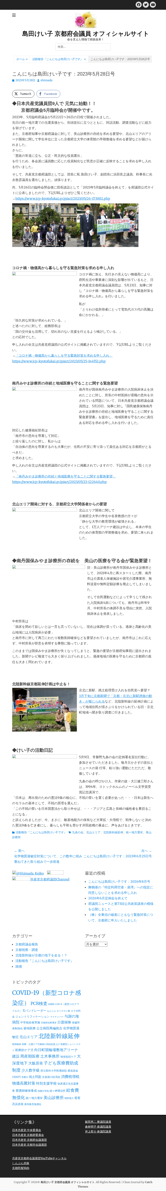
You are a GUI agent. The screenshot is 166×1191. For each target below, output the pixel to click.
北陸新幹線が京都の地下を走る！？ (41, 955)
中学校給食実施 (30, 1022)
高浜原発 (17, 1104)
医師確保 (16, 1044)
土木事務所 (50, 1056)
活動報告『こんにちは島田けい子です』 (59, 59)
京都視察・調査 (26, 950)
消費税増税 (70, 1076)
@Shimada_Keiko (30, 873)
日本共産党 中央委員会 (26, 1130)
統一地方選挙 (134, 832)
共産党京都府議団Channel (49, 879)
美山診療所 (54, 1097)
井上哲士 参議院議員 (98, 1131)
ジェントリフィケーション (32, 1016)
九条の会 (77, 832)
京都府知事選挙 (48, 1022)
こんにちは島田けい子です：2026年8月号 (119, 881)
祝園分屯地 (43, 1091)
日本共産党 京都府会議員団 (29, 1140)
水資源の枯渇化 (51, 1076)
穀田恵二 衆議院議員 (98, 1122)
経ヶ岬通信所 (57, 1090)
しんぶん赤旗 (20, 1163)
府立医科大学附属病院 (53, 1070)
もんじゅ (51, 1011)
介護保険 (64, 1022)
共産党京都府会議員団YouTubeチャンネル (39, 1158)
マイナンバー (57, 1017)
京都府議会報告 (26, 944)
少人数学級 (30, 1070)
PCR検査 (39, 1003)
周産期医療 (29, 1056)
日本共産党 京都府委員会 (28, 1135)
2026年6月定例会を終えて (108, 898)
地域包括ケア (68, 1056)
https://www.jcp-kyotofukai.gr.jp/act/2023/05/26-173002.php (62, 198)
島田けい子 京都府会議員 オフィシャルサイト (85, 33)
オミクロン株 (63, 1011)
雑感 (18, 966)
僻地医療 (29, 1028)
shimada (46, 80)
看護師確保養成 (26, 1090)
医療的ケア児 (24, 1050)
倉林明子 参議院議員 (98, 1126)
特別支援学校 (46, 1083)
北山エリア (93, 832)
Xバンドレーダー (34, 1010)
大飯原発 (35, 1063)
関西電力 (69, 1098)
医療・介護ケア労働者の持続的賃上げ (41, 1044)
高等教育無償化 (32, 1104)
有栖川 (24, 1077)
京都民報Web (20, 1168)
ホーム (22, 59)
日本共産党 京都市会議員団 (29, 1145)
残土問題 (35, 1077)
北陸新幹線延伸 (113, 832)
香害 (77, 1098)
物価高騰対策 (23, 1083)
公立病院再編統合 (49, 1028)
